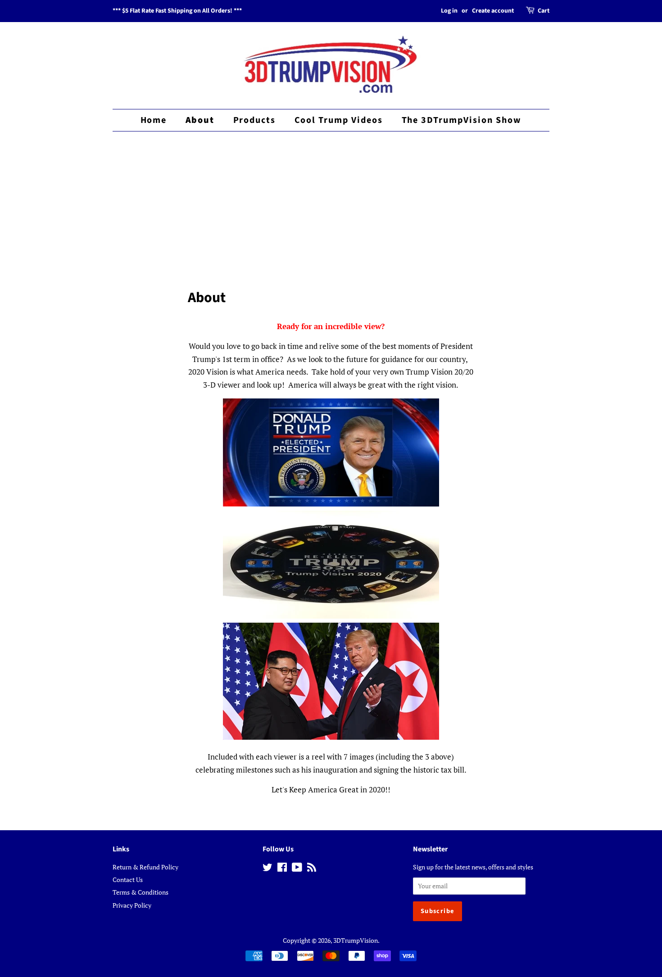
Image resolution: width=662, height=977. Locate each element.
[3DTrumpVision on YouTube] (297, 868)
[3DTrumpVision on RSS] (312, 868)
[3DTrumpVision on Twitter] (267, 868)
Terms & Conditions (140, 892)
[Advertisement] (331, 201)
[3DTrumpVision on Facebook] (282, 868)
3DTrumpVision (355, 940)
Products (254, 120)
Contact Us (128, 879)
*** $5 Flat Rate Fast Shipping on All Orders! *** (177, 10)
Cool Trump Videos (339, 120)
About (200, 120)
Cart (543, 10)
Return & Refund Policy (145, 867)
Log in (449, 10)
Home (154, 120)
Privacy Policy (132, 905)
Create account (493, 10)
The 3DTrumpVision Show (462, 120)
